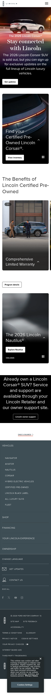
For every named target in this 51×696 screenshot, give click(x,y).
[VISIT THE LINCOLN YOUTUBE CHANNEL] (15, 597)
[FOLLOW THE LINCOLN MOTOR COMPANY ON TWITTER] (9, 597)
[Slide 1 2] (26, 274)
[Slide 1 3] (28, 274)
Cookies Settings (24, 685)
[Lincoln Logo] (10, 3)
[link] (26, 616)
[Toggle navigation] (46, 3)
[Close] (40, 661)
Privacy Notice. (31, 676)
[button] (23, 274)
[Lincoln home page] (5, 621)
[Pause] (43, 157)
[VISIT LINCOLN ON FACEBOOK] (3, 597)
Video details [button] (10, 357)
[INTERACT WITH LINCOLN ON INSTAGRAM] (22, 597)
